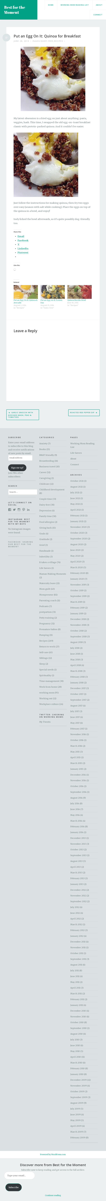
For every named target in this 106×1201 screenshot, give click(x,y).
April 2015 (75, 757)
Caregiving (45, 478)
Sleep (42, 664)
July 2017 (74, 711)
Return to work (47, 646)
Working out (45, 698)
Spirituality (45, 675)
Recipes (58, 41)
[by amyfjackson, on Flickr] (46, 164)
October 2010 (77, 1022)
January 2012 (76, 936)
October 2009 (77, 1091)
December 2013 (78, 838)
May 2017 (75, 723)
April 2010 (75, 1057)
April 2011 (75, 987)
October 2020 (77, 533)
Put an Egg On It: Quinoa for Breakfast (47, 36)
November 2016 (78, 734)
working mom (46, 692)
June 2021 (75, 498)
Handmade (45, 551)
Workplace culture (49, 704)
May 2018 (75, 659)
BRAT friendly (46, 455)
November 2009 (78, 1085)
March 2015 (76, 763)
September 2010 (78, 1028)
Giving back (45, 527)
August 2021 (76, 486)
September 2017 (78, 700)
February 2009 (77, 1137)
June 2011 (75, 976)
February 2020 (77, 573)
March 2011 (76, 993)
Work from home (48, 687)
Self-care (43, 652)
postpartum (45, 612)
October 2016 (77, 740)
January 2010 (77, 1074)
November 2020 (78, 527)
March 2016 (76, 746)
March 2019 (76, 602)
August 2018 (76, 642)
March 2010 (76, 1062)
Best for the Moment (14, 10)
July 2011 (74, 970)
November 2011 (78, 947)
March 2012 (76, 924)
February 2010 (77, 1068)
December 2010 (78, 1010)
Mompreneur (46, 594)
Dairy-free (47, 41)
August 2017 (76, 705)
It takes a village (47, 562)
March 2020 (76, 567)
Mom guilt (44, 589)
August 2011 (76, 964)
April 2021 (75, 509)
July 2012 (74, 907)
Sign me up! (17, 467)
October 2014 (77, 786)
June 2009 (75, 1114)
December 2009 (78, 1080)
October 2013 (77, 849)
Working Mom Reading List (75, 5)
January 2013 (76, 884)
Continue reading (53, 1195)
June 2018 (75, 653)
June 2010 (75, 1045)
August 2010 (76, 1034)
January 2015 (76, 769)
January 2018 (77, 682)
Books (42, 449)
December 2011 (77, 941)
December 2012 (78, 890)
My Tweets (45, 722)
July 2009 (75, 1108)
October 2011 (76, 953)
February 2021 (77, 515)
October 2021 (77, 481)
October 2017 (76, 694)
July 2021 (74, 492)
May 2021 (75, 504)
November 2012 (78, 895)
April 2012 (75, 918)
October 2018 (77, 630)
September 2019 (78, 596)
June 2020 (75, 550)
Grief (42, 545)
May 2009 (75, 1120)
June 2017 (75, 717)
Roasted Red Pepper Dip (82, 412)
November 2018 (78, 625)
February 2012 (77, 930)
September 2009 (78, 1097)
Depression (45, 510)
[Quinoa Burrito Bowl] (79, 292)
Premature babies (48, 629)
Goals (42, 533)
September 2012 (78, 901)
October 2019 (77, 590)
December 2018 (78, 619)
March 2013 (76, 872)
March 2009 (76, 1131)
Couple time (45, 499)
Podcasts (44, 606)
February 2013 (77, 878)
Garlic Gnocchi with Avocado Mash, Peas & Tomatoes (20, 414)
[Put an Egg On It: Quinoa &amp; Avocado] (26, 292)
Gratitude (44, 539)
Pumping (44, 635)
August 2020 (76, 544)
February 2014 (77, 826)
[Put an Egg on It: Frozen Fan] (52, 292)
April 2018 (75, 665)
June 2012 (75, 913)
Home (51, 5)
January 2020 (77, 579)
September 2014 (78, 792)
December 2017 (78, 688)
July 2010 (74, 1039)
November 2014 (78, 780)
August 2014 (76, 798)
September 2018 (78, 636)
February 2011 (77, 999)
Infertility (44, 556)
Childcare (44, 484)
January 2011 (76, 1005)
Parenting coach (47, 600)
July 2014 (74, 803)
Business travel (47, 466)
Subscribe (14, 1187)
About (99, 5)
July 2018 (74, 648)
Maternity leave (47, 583)
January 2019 (76, 613)
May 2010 (75, 1051)
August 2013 (76, 861)
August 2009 (76, 1103)
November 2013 (78, 844)
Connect (98, 15)
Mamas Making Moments (52, 574)
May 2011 (74, 982)
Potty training (46, 617)
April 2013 (75, 867)
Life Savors (45, 568)
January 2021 (76, 521)
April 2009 (76, 1126)
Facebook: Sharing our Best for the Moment (20, 544)
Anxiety (43, 443)
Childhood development (52, 489)
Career (42, 472)
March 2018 (76, 671)
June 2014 (75, 809)
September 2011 (78, 959)
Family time (45, 516)
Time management (49, 681)
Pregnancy (44, 623)
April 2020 (75, 561)
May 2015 (75, 751)
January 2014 (76, 832)
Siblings (43, 658)
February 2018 (77, 677)
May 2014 (75, 815)
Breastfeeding (46, 461)
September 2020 (78, 538)
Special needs (46, 669)
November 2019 (78, 584)
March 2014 (76, 821)
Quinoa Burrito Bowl (76, 300)
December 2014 (78, 774)
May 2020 (75, 556)
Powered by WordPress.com (53, 1154)
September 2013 (78, 855)
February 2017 (77, 728)
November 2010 (78, 1016)
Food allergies (46, 522)
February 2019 (77, 607)
